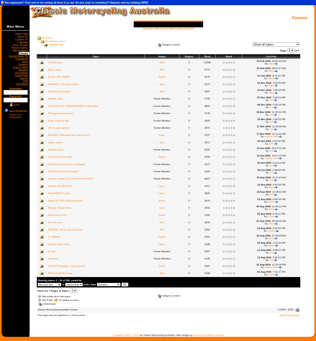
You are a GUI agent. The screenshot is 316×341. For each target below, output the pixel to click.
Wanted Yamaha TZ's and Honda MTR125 (70, 178)
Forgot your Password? (15, 115)
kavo (161, 186)
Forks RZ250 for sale (59, 193)
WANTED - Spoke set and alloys (65, 229)
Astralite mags (55, 98)
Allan (162, 62)
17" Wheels (54, 237)
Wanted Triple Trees (58, 244)
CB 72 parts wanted (58, 128)
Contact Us (22, 39)
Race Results (21, 45)
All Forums (47, 37)
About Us (23, 36)
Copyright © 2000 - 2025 (126, 335)
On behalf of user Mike (60, 157)
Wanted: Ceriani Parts (59, 208)
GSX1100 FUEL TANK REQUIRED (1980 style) (73, 106)
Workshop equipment (59, 91)
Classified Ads (55, 44)
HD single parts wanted (60, 113)
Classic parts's (55, 142)
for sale (52, 251)
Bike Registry (21, 50)
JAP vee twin (55, 222)
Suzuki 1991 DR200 (58, 77)
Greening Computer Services (209, 335)
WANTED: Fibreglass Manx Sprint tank (68, 135)
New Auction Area (57, 215)
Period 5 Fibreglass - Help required (66, 266)
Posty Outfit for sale (58, 120)
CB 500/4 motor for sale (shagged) (66, 164)
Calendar (23, 42)
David (162, 77)
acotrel (271, 230)
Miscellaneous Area (55, 41)
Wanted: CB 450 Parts (60, 186)
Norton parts (54, 69)
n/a (271, 100)
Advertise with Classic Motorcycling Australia (168, 28)
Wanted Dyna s (56, 149)
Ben (162, 229)
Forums (24, 53)
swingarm (53, 258)
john (271, 143)
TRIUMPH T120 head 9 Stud (63, 84)
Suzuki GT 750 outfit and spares (65, 200)
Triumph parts (55, 62)
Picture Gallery (20, 47)
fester (162, 135)
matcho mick (271, 136)
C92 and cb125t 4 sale (60, 273)
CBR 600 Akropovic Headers (63, 171)
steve (162, 193)
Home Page (22, 33)
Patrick (162, 237)
